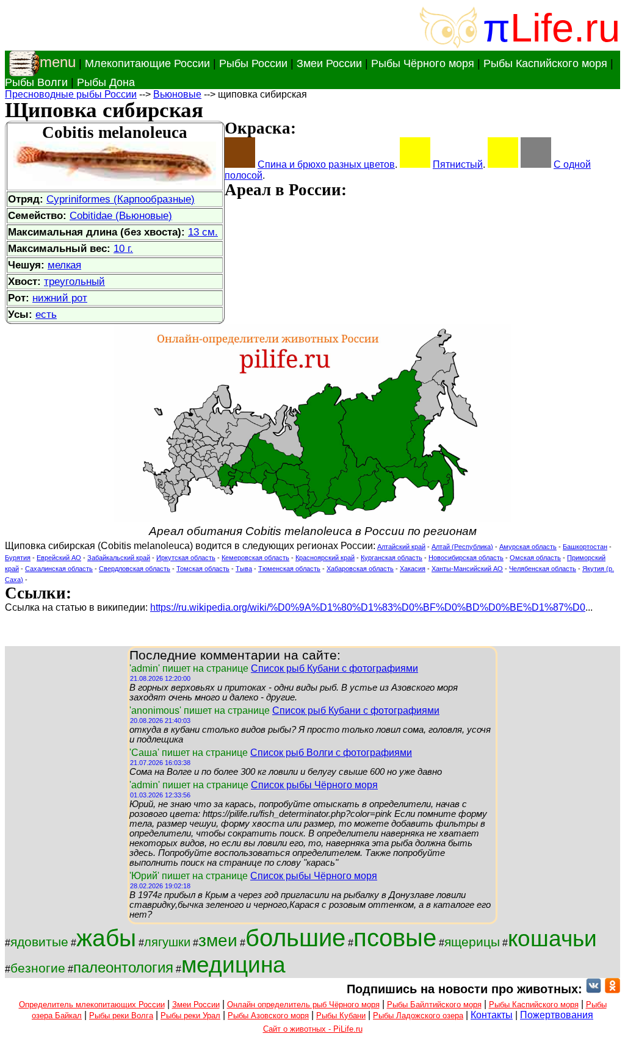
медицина (233, 964)
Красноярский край (325, 557)
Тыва (244, 568)
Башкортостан (585, 546)
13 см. (203, 232)
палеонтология (123, 967)
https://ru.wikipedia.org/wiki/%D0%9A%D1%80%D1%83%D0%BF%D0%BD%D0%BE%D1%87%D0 (367, 607)
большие (295, 937)
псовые (394, 937)
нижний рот (59, 298)
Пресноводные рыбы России (71, 94)
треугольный (74, 281)
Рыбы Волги (36, 82)
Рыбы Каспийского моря (545, 63)
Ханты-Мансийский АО (467, 568)
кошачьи (552, 938)
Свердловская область (134, 568)
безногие (37, 968)
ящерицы (472, 942)
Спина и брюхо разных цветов (326, 164)
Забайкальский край (118, 557)
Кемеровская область (255, 557)
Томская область (202, 568)
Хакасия (412, 568)
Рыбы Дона (106, 82)
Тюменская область (289, 568)
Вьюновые (177, 94)
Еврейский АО (59, 557)
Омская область (535, 557)
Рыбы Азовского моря (268, 1015)
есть (46, 314)
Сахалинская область (59, 568)
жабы (106, 938)
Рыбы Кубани (341, 1015)
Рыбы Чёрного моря (422, 63)
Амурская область (528, 546)
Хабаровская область (360, 568)
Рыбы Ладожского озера (418, 1015)
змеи (217, 940)
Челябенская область (542, 568)
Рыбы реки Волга (121, 1015)
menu (58, 62)
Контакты (492, 1015)
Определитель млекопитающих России (92, 1004)
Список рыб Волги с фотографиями (331, 752)
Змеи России (329, 63)
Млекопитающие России (147, 63)
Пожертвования (556, 1015)
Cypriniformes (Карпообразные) (120, 199)
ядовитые (39, 942)
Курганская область (391, 557)
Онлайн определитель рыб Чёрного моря (303, 1004)
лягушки (167, 942)
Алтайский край (401, 546)
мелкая (64, 265)
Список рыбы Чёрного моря (314, 785)
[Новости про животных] (593, 989)
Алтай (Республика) (462, 546)
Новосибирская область (466, 557)
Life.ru (565, 27)
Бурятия (18, 557)
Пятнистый (458, 164)
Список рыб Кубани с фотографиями (334, 668)
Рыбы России (253, 63)
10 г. (123, 248)
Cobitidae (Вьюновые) (121, 215)
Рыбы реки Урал (190, 1015)
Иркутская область (185, 557)
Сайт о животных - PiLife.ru (313, 1029)
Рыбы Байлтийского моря (434, 1004)
